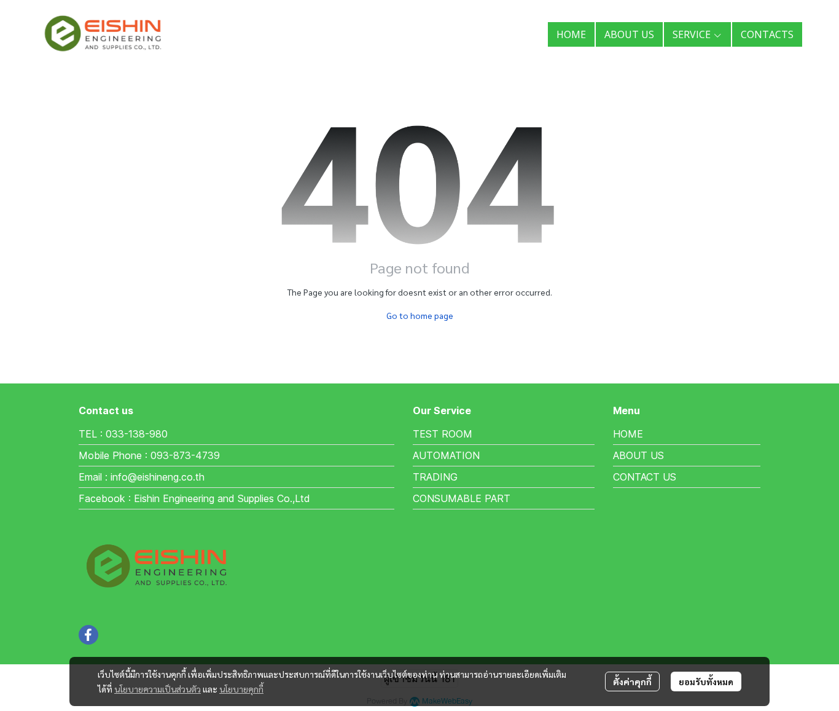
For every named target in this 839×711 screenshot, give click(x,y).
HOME (628, 434)
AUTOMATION (446, 455)
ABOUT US (638, 455)
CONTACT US (644, 477)
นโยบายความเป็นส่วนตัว (157, 688)
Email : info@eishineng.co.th (142, 477)
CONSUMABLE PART (461, 498)
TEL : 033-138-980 (123, 434)
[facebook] (88, 635)
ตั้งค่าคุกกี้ (632, 681)
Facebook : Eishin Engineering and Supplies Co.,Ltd (194, 498)
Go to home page (419, 315)
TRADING (435, 477)
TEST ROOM (442, 434)
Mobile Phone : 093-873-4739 (149, 455)
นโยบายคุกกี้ (241, 688)
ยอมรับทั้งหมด (706, 681)
